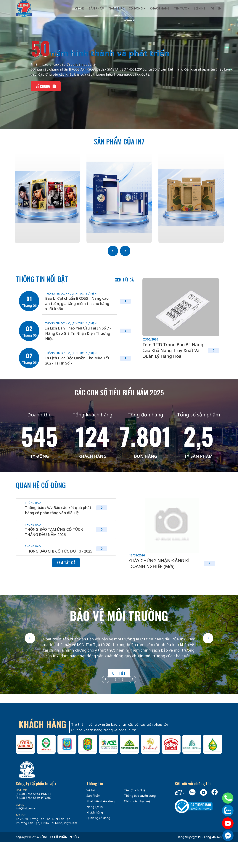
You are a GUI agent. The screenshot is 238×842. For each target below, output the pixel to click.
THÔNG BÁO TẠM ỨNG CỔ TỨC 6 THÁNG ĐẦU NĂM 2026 (54, 532)
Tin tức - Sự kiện (85, 293)
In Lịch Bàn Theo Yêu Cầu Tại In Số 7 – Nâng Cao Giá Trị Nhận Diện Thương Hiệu (78, 333)
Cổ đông (136, 8)
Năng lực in (94, 807)
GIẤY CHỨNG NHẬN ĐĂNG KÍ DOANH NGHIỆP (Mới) (159, 563)
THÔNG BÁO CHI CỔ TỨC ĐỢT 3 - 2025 (58, 551)
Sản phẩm (96, 8)
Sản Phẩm (93, 796)
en (219, 8)
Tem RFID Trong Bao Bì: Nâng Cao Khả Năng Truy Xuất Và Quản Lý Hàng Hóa (172, 350)
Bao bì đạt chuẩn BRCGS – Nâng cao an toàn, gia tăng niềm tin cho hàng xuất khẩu (77, 303)
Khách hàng (159, 8)
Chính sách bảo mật (138, 801)
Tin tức (180, 8)
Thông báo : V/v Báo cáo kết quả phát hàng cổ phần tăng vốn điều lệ (58, 510)
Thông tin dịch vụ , (59, 293)
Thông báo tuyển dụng (140, 796)
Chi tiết (119, 673)
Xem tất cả (124, 280)
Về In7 (79, 8)
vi (212, 8)
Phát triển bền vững (100, 801)
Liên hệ (199, 8)
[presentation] (113, 251)
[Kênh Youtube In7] (228, 823)
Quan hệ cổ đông (98, 818)
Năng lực (116, 8)
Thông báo (33, 502)
